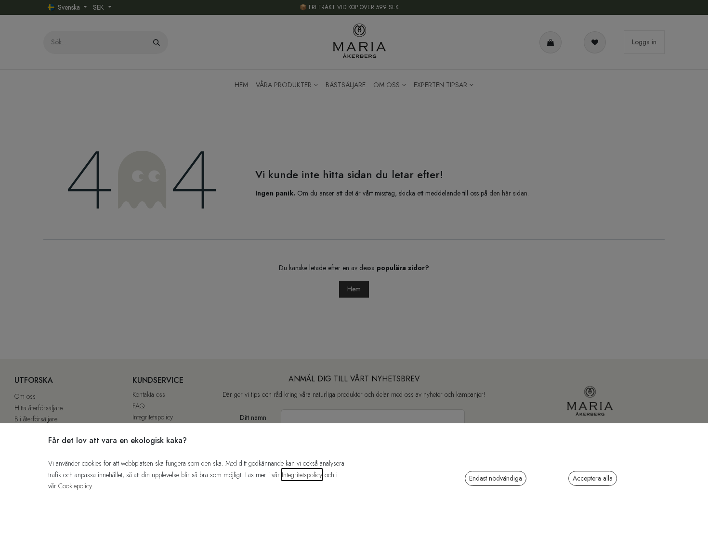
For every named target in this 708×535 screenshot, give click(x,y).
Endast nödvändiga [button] (495, 478)
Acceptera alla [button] (593, 478)
